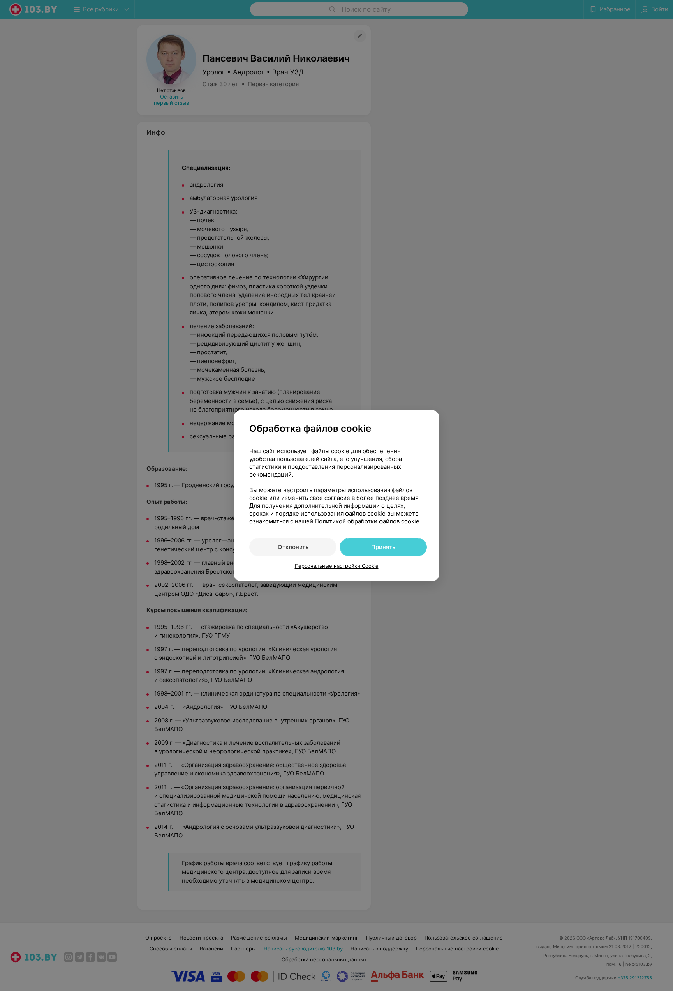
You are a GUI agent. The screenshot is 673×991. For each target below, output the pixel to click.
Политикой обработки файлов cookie (367, 521)
